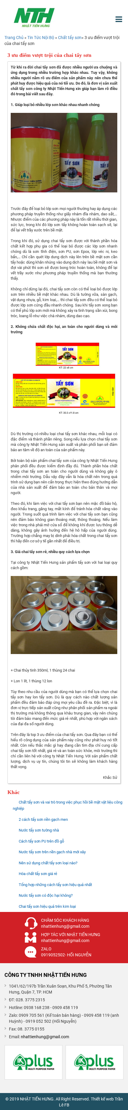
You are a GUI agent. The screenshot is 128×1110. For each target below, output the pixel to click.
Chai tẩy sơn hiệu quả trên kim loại (47, 906)
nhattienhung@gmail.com (45, 1036)
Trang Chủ (14, 37)
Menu (119, 19)
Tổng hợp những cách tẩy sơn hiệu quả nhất (55, 884)
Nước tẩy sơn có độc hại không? (46, 895)
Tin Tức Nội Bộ (41, 37)
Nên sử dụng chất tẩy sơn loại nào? (48, 863)
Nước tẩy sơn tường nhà (39, 830)
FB (66, 1105)
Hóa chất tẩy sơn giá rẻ (38, 873)
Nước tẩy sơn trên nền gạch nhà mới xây (52, 852)
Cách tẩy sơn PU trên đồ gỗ (41, 841)
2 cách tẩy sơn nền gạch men (43, 819)
